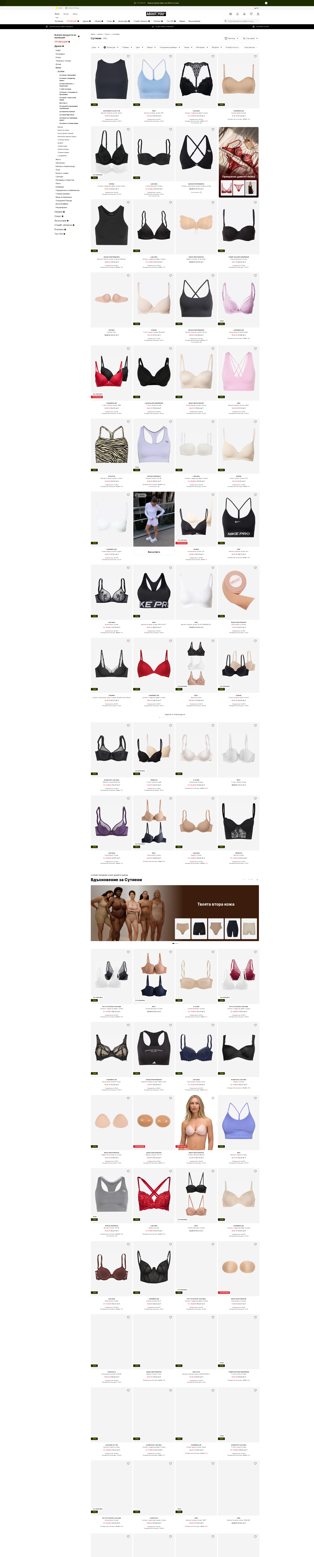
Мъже (66, 14)
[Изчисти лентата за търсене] (257, 21)
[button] (231, 38)
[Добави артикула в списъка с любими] (128, 56)
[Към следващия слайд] (257, 879)
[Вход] (237, 13)
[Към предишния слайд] (244, 879)
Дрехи (100, 34)
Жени (57, 14)
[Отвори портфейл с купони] (230, 13)
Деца (75, 14)
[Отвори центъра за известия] (244, 14)
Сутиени (115, 34)
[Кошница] (258, 13)
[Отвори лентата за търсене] (224, 21)
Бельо (107, 34)
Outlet (60, 8)
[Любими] (251, 13)
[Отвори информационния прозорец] (266, 3)
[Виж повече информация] (111, 123)
